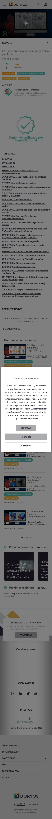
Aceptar (26, 427)
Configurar (26, 445)
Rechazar (26, 436)
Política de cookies (29, 418)
